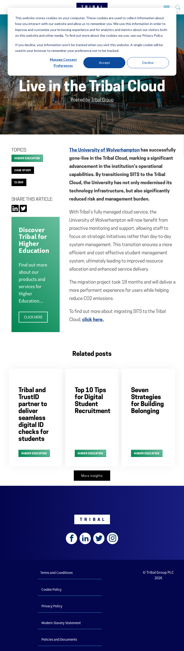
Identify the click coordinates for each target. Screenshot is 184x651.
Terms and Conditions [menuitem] (56, 572)
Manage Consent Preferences (63, 62)
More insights (92, 476)
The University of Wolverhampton (104, 150)
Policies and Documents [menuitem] (59, 639)
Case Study (22, 170)
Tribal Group (102, 100)
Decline (148, 63)
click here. (93, 320)
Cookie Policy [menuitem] (51, 589)
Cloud (18, 182)
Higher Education (27, 158)
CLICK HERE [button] (33, 317)
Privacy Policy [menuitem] (51, 606)
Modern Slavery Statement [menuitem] (61, 623)
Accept (104, 63)
